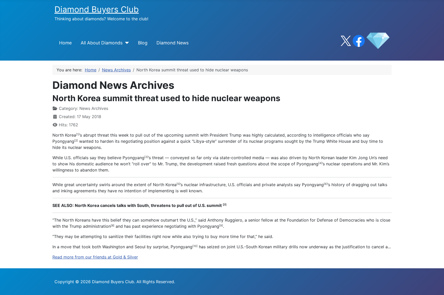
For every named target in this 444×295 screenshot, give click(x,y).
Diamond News (172, 42)
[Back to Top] (435, 285)
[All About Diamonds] (126, 43)
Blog (142, 42)
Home (65, 42)
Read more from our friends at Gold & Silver (95, 257)
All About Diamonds (102, 42)
